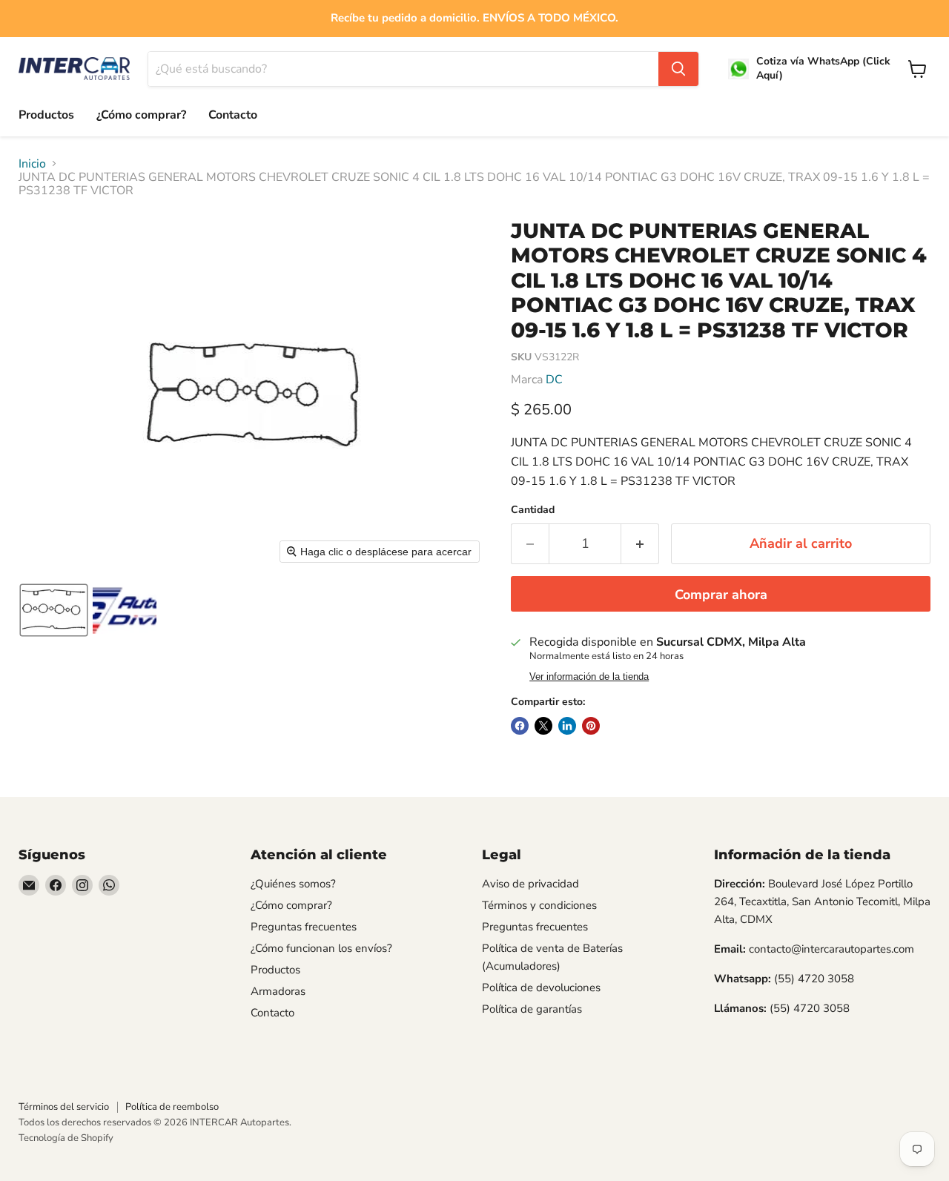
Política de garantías (532, 1009)
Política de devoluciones (541, 987)
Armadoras (278, 991)
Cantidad (533, 510)
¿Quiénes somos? (293, 883)
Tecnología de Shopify (66, 1138)
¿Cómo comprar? (141, 115)
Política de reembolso (172, 1107)
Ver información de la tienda (589, 677)
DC (554, 379)
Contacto (232, 115)
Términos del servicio (64, 1107)
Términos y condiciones (539, 905)
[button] (54, 610)
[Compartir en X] (543, 726)
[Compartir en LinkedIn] (567, 726)
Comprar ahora (721, 594)
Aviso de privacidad (530, 883)
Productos (46, 115)
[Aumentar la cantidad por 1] (640, 543)
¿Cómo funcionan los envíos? (321, 948)
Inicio (32, 164)
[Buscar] (678, 69)
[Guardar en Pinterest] (591, 726)
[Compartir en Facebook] (520, 726)
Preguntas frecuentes (304, 926)
